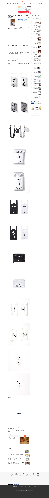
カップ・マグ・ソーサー (38, 103)
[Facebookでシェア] (20, 413)
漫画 (30, 3)
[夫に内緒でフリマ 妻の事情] (24, 440)
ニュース (8, 3)
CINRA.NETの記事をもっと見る (26, 432)
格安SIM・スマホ (39, 486)
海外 (13, 3)
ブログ (34, 486)
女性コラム (27, 475)
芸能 (15, 3)
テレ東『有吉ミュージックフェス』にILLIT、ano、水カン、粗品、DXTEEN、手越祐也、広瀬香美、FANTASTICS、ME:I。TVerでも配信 (18, 428)
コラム (27, 3)
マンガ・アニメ (20, 475)
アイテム (32, 486)
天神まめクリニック (26, 486)
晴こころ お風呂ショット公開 (11, 437)
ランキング (36, 3)
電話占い (36, 486)
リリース (38, 474)
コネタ (23, 475)
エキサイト (9, 486)
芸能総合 (12, 474)
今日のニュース (40, 3)
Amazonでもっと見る (38, 111)
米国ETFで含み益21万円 (11, 439)
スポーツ (18, 3)
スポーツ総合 (16, 474)
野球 (15, 475)
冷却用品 (40, 103)
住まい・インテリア (33, 103)
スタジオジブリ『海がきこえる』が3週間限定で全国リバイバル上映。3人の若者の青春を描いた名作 (18, 430)
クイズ (32, 3)
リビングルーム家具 (35, 103)
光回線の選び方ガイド (15, 486)
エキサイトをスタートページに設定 (24, 490)
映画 (11, 475)
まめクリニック (22, 486)
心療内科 (30, 486)
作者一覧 (38, 475)
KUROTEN (12, 486)
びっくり (23, 474)
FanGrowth (19, 486)
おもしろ (25, 3)
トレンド (21, 3)
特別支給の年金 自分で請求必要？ (12, 438)
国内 (10, 3)
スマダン (27, 474)
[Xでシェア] (17, 413)
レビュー (19, 474)
